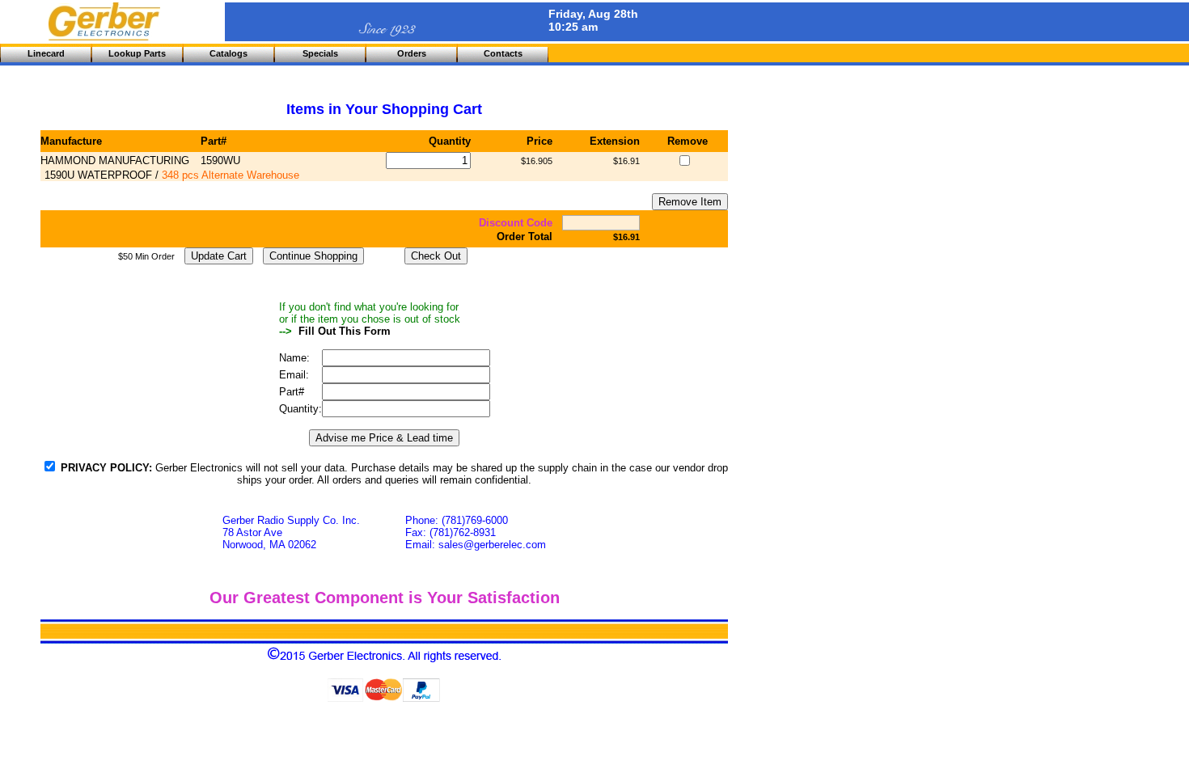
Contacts (503, 53)
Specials (320, 53)
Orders (411, 53)
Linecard (46, 53)
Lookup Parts (137, 53)
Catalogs (228, 53)
